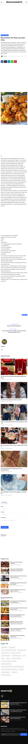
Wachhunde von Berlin (6, 675)
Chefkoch (3, 346)
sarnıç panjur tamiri (5, 652)
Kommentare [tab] (4, 502)
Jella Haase (21, 669)
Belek (24, 655)
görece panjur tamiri (22, 650)
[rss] (2, 696)
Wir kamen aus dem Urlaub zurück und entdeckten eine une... (18, 710)
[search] (26, 2)
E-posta (2, 512)
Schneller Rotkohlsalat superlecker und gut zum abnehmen (18, 629)
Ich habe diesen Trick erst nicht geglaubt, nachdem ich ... (13, 492)
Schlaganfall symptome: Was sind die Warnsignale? (18, 583)
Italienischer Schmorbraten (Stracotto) (16, 563)
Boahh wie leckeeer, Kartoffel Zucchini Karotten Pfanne (18, 608)
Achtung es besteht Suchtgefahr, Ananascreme (17, 636)
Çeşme (3, 658)
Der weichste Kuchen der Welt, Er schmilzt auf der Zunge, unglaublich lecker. (14, 331)
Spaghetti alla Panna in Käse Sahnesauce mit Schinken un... (17, 622)
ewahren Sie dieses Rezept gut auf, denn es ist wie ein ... (18, 703)
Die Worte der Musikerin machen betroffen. (11, 399)
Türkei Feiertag (12, 647)
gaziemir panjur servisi (15, 652)
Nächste (24, 314)
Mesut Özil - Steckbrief (16, 658)
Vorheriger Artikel (15, 324)
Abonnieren (23, 734)
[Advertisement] (14, 19)
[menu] (1, 2)
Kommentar (3, 517)
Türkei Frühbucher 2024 (6, 663)
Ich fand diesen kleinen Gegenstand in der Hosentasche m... (11, 469)
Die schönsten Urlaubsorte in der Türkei (9, 669)
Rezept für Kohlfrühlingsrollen (14, 326)
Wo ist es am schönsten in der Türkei (9, 650)
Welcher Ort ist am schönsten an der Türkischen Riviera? (12, 666)
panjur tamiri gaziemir (6, 655)
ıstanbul (8, 658)
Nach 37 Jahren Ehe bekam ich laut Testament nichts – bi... (14, 422)
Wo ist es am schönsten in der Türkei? (9, 661)
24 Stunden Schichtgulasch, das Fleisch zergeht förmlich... (17, 615)
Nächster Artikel (13, 329)
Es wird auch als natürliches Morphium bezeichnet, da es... (13, 377)
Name (2, 506)
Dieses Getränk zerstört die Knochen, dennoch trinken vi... (18, 576)
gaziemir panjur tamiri (16, 655)
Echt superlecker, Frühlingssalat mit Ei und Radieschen (18, 601)
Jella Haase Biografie (5, 672)
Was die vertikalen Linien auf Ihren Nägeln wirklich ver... (17, 590)
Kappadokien (4, 647)
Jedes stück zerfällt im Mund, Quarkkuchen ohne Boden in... (17, 569)
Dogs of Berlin (14, 672)
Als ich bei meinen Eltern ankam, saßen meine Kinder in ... (14, 445)
